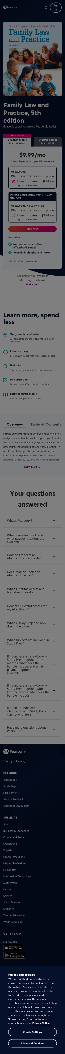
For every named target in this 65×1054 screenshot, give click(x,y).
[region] (32, 1010)
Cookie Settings (32, 1032)
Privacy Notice (41, 1023)
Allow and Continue (32, 1043)
